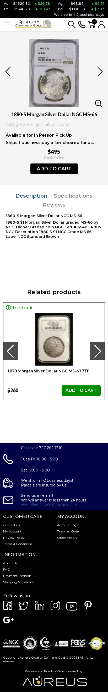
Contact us (11, 525)
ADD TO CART (54, 169)
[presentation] (10, 351)
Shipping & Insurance (19, 582)
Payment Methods (17, 576)
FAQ (6, 569)
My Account (12, 531)
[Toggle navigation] (6, 24)
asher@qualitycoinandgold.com (50, 505)
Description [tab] (31, 196)
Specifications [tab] (73, 196)
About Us (10, 563)
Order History (67, 538)
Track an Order (68, 531)
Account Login (68, 525)
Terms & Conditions (17, 544)
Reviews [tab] (54, 205)
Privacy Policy (14, 538)
